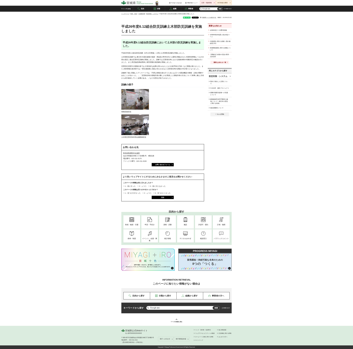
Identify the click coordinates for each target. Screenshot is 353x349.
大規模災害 (141, 14)
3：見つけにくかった (163, 193)
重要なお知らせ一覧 (220, 62)
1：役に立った (130, 186)
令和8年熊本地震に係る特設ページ (220, 36)
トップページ (125, 14)
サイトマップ (199, 340)
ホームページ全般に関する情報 (204, 337)
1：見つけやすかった (133, 193)
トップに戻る (127, 8)
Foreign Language (176, 2)
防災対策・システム (152, 14)
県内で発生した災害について (219, 82)
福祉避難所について (216, 108)
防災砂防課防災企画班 (131, 153)
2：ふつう (143, 186)
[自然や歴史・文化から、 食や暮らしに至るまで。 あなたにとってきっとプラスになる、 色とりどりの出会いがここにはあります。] (148, 265)
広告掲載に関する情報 (225, 333)
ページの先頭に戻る (176, 321)
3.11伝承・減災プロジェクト (219, 88)
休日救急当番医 (222, 2)
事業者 (190, 8)
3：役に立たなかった (158, 186)
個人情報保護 (222, 330)
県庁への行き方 (165, 339)
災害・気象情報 (206, 2)
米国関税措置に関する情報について (220, 49)
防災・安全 (134, 14)
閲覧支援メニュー (192, 2)
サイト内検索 (201, 8)
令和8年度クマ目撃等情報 (218, 30)
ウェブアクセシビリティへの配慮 (205, 333)
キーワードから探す (133, 308)
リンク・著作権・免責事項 (203, 330)
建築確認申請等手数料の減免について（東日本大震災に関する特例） (219, 101)
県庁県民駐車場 (181, 339)
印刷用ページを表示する (209, 17)
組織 (174, 8)
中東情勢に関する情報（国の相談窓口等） (220, 42)
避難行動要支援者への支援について (219, 93)
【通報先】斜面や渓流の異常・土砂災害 (220, 55)
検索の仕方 (229, 8)
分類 (158, 8)
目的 (142, 8)
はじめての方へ (223, 337)
